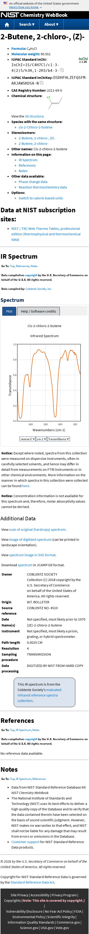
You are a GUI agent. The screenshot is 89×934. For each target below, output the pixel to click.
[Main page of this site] (7, 24)
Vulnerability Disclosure (24, 911)
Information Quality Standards (31, 922)
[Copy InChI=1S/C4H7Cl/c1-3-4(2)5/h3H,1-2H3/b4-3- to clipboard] (62, 71)
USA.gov (47, 927)
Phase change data (33, 181)
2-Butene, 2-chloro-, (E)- (37, 138)
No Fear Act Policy (58, 911)
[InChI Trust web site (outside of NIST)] (83, 62)
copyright (31, 275)
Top (12, 266)
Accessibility (40, 895)
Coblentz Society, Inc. (39, 289)
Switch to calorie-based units (41, 198)
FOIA (77, 911)
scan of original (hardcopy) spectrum (37, 529)
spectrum (25, 565)
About (49, 24)
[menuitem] (7, 24)
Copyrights (12, 900)
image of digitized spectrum (30, 539)
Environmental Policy (29, 916)
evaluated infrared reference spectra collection (39, 695)
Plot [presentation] (9, 311)
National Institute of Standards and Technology (10, 15)
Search (25, 24)
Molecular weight (25, 54)
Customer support (25, 841)
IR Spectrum (28, 160)
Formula (18, 48)
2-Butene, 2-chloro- (33, 143)
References (27, 165)
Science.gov (29, 927)
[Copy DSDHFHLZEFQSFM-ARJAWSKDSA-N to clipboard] (41, 84)
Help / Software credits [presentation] (38, 311)
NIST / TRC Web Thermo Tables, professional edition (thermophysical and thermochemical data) (46, 234)
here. (26, 485)
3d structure (34, 116)
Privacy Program (64, 895)
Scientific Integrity (61, 916)
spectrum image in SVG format (32, 555)
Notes (23, 170)
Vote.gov (62, 927)
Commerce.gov (68, 922)
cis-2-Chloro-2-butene (35, 127)
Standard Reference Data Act (32, 882)
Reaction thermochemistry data (43, 187)
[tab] (9, 311)
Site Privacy (19, 895)
